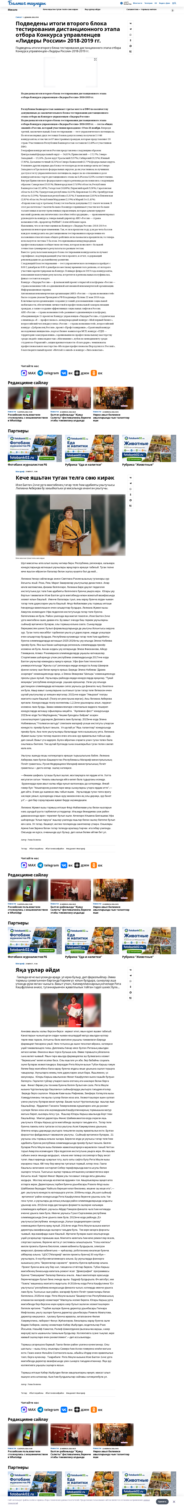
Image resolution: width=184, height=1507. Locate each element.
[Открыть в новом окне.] (28, 373)
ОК (156, 3)
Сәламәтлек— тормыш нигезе (141, 9)
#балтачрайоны (36, 849)
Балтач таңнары (26, 3)
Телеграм (148, 3)
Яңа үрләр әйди (92, 9)
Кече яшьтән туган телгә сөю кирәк (60, 9)
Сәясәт (19, 17)
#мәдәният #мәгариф (75, 849)
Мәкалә (12, 9)
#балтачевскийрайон (55, 849)
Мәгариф (20, 471)
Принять (162, 1501)
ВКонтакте (137, 3)
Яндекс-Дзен (164, 3)
